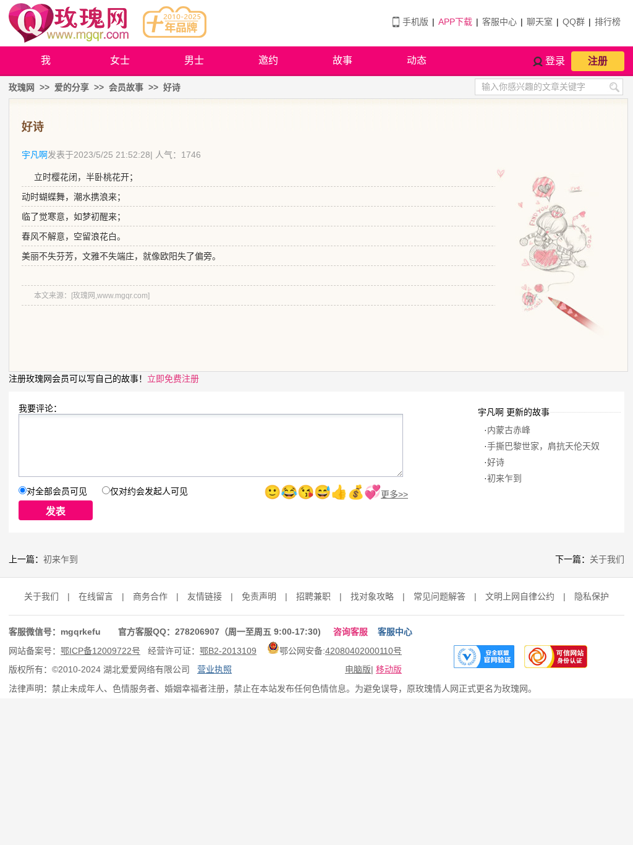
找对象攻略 (372, 596)
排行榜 (608, 22)
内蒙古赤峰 (508, 430)
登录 (555, 61)
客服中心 (499, 22)
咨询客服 (350, 632)
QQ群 (574, 22)
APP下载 (455, 22)
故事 (342, 60)
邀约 (268, 60)
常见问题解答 (439, 596)
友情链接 (204, 596)
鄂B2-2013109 (228, 651)
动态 (417, 60)
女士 (120, 60)
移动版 (389, 669)
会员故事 (126, 87)
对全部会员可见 (57, 491)
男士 (194, 60)
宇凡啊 (35, 155)
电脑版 (358, 669)
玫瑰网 (22, 87)
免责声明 (259, 596)
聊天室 (540, 22)
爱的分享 (71, 87)
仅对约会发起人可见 (149, 491)
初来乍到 (504, 478)
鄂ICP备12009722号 (100, 651)
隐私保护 (591, 596)
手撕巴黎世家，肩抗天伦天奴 (543, 446)
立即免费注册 (173, 379)
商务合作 (150, 596)
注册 (598, 61)
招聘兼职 (313, 596)
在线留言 (96, 596)
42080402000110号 (363, 651)
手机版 (415, 22)
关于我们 (607, 559)
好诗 (172, 87)
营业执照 (214, 669)
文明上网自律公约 (519, 596)
